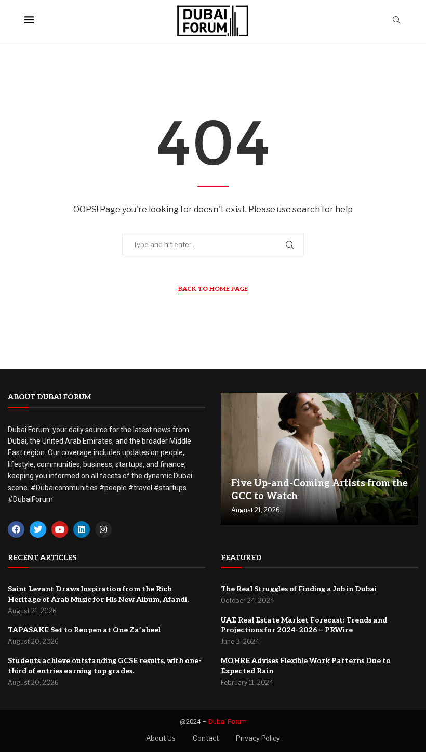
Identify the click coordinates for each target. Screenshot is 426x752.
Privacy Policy (258, 738)
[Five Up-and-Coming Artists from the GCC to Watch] (319, 459)
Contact (206, 738)
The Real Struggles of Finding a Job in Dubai (299, 589)
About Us (161, 738)
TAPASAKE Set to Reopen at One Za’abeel (84, 630)
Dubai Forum (227, 721)
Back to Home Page (213, 289)
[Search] (396, 20)
